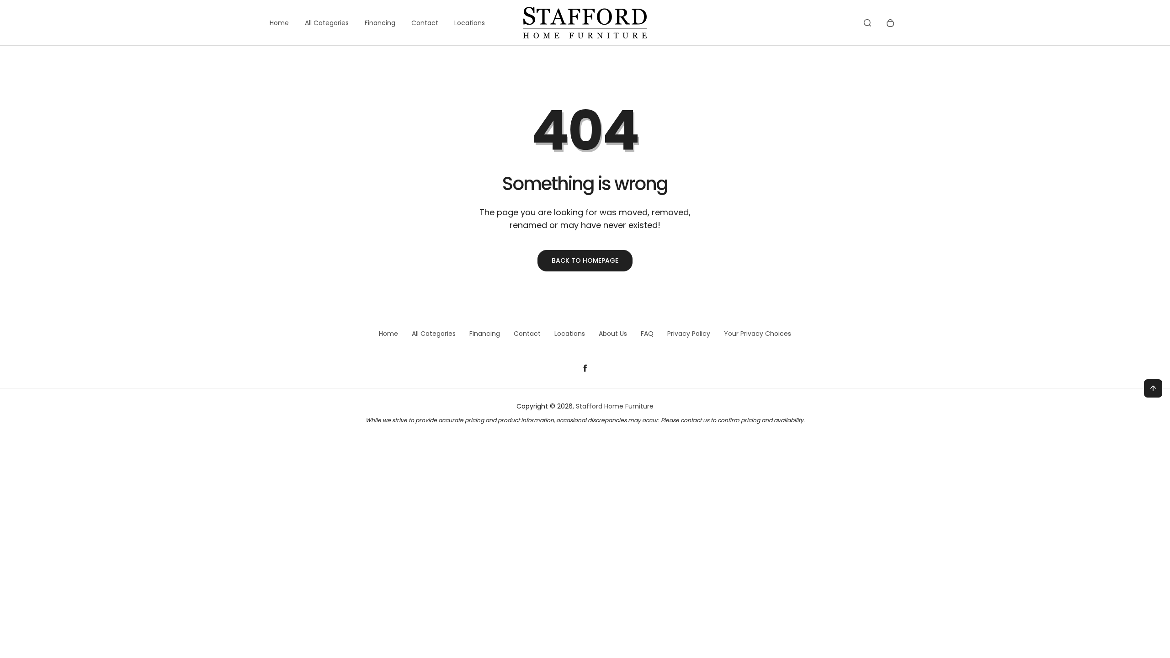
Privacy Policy (688, 333)
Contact (424, 22)
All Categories (327, 22)
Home (279, 22)
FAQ (647, 333)
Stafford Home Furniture (615, 406)
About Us (613, 333)
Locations (469, 22)
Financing (380, 22)
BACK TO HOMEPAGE (585, 260)
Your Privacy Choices (757, 333)
